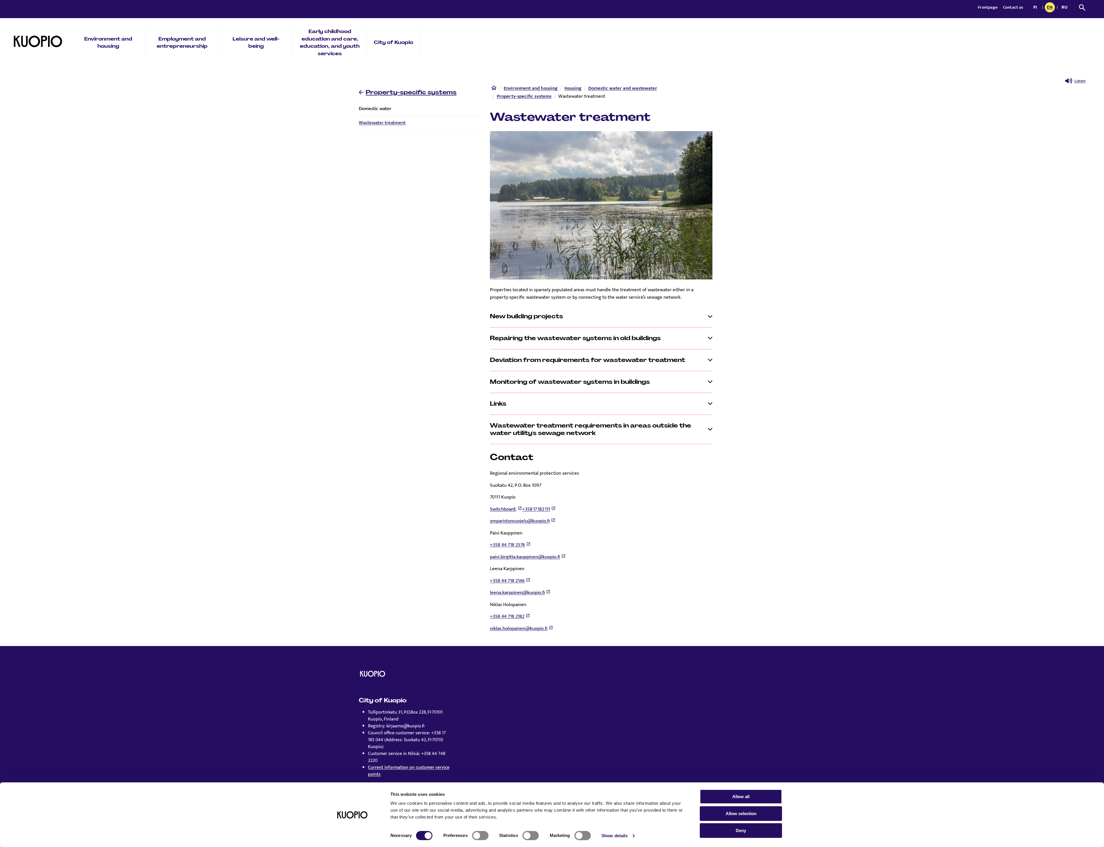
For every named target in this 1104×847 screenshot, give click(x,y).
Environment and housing (108, 42)
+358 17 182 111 (536, 509)
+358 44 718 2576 (507, 545)
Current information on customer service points (408, 771)
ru (1065, 7)
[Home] (494, 89)
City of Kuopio (393, 42)
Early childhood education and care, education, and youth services (330, 42)
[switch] (480, 835)
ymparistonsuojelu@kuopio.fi (520, 521)
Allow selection (741, 813)
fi (1036, 7)
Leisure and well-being (256, 42)
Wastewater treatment (382, 123)
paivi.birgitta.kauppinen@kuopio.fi (525, 557)
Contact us (1013, 7)
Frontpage (988, 7)
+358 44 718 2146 (507, 581)
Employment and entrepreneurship (182, 42)
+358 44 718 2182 (507, 616)
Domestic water (375, 109)
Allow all (741, 796)
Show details (614, 835)
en (1051, 7)
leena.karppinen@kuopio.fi (517, 593)
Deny (741, 830)
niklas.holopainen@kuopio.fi (518, 628)
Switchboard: (503, 509)
